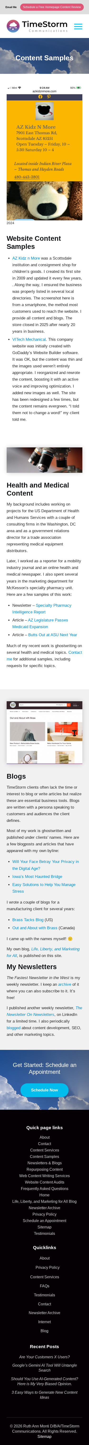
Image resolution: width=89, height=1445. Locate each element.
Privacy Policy (44, 1214)
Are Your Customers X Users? (44, 1357)
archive (64, 984)
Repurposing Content (45, 1169)
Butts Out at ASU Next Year (52, 635)
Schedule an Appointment (44, 1221)
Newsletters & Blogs (45, 1163)
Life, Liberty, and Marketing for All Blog (44, 1201)
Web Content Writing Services (44, 1176)
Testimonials (44, 1234)
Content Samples (44, 1157)
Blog (44, 1331)
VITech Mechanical (29, 339)
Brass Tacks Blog (27, 920)
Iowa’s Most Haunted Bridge (37, 876)
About (45, 1137)
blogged (13, 1028)
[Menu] (78, 26)
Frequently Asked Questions (44, 1189)
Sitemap (44, 1227)
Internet (44, 1322)
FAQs (44, 1286)
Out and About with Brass (34, 928)
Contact (44, 1144)
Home (44, 1195)
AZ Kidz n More (26, 258)
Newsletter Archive (44, 1208)
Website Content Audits (44, 1182)
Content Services (44, 1150)
